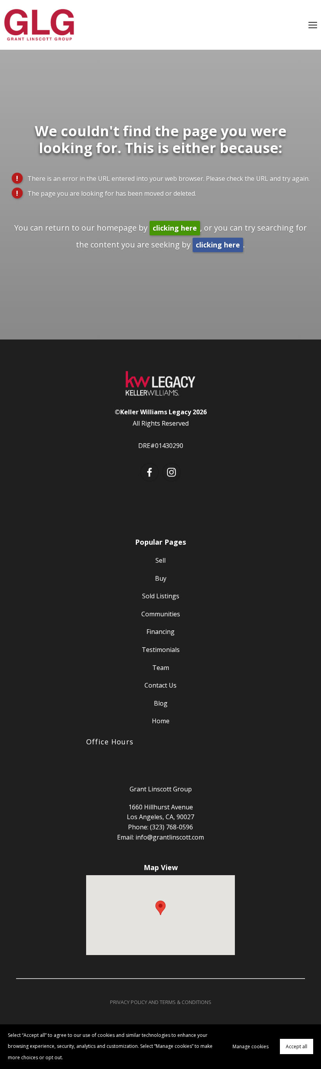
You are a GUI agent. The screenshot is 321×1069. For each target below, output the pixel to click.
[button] (160, 907)
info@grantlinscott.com (169, 837)
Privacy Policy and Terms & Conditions (160, 1002)
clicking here (175, 228)
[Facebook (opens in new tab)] (149, 472)
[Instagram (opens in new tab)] (171, 472)
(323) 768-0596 (171, 827)
